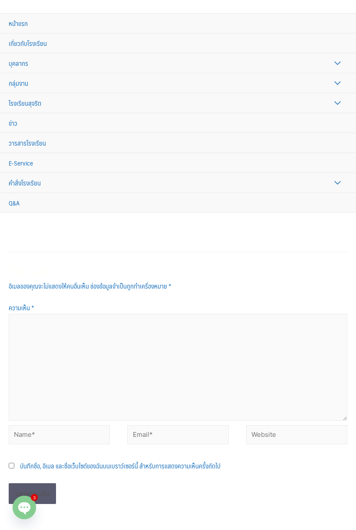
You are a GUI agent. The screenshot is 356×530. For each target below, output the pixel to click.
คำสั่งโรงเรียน (25, 182)
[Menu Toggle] (337, 63)
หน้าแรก (18, 23)
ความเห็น (21, 307)
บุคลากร (18, 63)
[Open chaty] (24, 507)
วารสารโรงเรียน (27, 142)
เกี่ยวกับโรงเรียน (28, 43)
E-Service (21, 162)
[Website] (296, 435)
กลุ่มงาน (18, 83)
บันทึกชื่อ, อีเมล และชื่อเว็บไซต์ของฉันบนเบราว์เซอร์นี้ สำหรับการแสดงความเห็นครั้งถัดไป (120, 465)
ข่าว (13, 122)
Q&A (14, 202)
